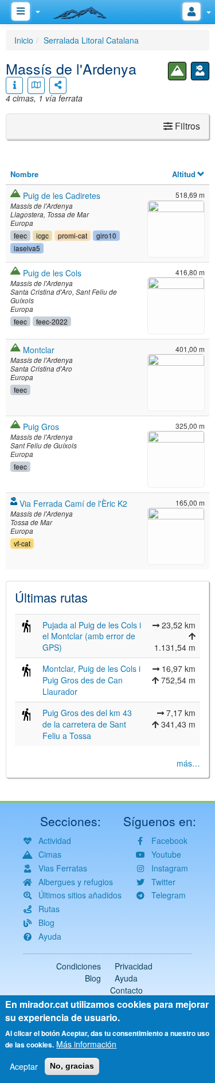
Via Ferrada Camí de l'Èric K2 (73, 503)
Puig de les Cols (52, 273)
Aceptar (24, 1066)
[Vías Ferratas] (200, 71)
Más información (86, 1044)
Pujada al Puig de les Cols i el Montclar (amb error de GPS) (91, 636)
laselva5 (27, 248)
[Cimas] (177, 71)
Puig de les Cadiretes (61, 195)
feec (20, 235)
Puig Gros (41, 426)
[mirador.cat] (86, 10)
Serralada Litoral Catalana (91, 40)
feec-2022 (52, 321)
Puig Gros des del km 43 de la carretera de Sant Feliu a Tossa (87, 724)
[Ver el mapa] (36, 85)
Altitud (184, 174)
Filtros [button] (186, 125)
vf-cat (22, 543)
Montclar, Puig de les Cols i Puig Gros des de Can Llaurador (91, 680)
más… (188, 763)
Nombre (24, 174)
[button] (176, 227)
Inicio (23, 40)
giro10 (106, 235)
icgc (42, 235)
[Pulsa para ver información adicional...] (14, 85)
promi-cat (72, 235)
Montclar (38, 349)
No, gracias (72, 1065)
